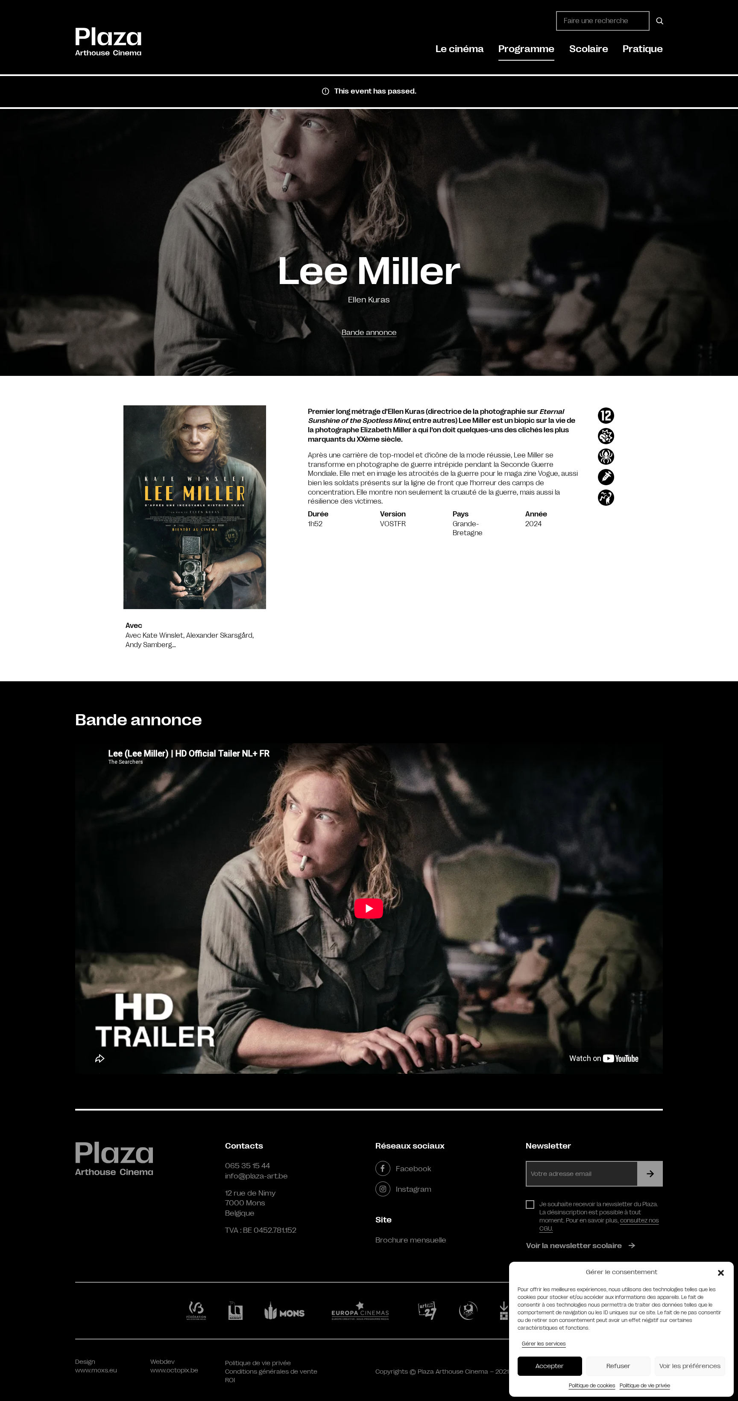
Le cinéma (460, 49)
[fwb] (198, 1310)
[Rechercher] (658, 21)
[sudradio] (469, 1310)
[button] (721, 1272)
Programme (526, 49)
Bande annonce (369, 332)
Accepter (550, 1366)
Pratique (643, 49)
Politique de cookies (592, 1386)
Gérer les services (544, 1344)
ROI (230, 1380)
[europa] (365, 1310)
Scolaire (588, 49)
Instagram (413, 1189)
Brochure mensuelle (410, 1240)
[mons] (288, 1310)
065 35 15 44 (247, 1165)
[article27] (429, 1310)
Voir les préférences (689, 1366)
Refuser (618, 1366)
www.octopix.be (174, 1370)
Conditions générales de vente (271, 1371)
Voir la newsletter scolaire (574, 1245)
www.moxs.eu (96, 1370)
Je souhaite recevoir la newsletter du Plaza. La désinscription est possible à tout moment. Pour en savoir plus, (599, 1216)
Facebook (413, 1168)
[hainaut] (236, 1310)
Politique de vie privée (645, 1386)
